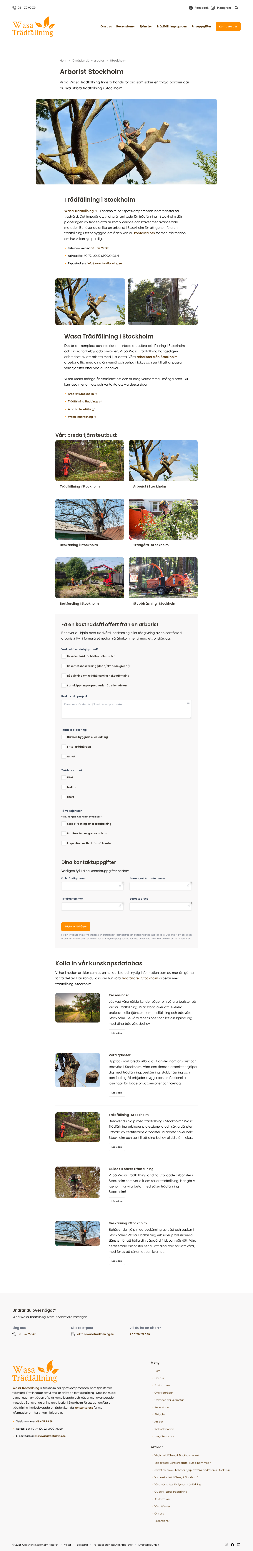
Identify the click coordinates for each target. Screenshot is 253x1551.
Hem (157, 1370)
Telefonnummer (72, 899)
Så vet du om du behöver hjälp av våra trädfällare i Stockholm (192, 1470)
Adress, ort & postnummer (147, 878)
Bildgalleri (160, 1414)
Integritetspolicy (164, 1436)
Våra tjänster (162, 1506)
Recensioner (125, 26)
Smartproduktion (148, 1544)
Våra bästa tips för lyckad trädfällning (177, 1484)
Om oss (106, 26)
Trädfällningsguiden (172, 26)
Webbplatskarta (164, 1429)
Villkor (67, 1544)
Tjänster (145, 26)
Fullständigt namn (73, 878)
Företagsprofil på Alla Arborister (113, 1544)
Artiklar (158, 1421)
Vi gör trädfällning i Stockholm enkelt (176, 1455)
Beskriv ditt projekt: (74, 696)
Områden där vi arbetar (169, 1399)
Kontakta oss (228, 26)
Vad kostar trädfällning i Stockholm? (176, 1477)
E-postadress (138, 899)
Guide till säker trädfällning (170, 1491)
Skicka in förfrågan (75, 926)
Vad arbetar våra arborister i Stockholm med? (182, 1462)
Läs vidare (116, 1033)
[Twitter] (239, 1545)
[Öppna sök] (236, 7)
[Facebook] (232, 1545)
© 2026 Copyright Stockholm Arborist (35, 1544)
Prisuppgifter (202, 26)
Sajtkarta (82, 1544)
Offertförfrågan (163, 1392)
